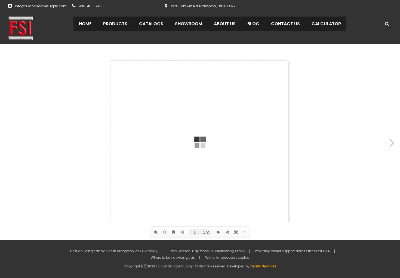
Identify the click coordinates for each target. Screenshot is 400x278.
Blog (253, 24)
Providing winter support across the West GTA (292, 251)
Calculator (326, 24)
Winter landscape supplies (227, 257)
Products (115, 24)
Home (85, 24)
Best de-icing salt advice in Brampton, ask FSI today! (114, 251)
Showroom (188, 24)
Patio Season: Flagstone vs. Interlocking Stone (207, 251)
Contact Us (285, 24)
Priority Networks (263, 266)
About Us (225, 24)
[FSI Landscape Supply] (20, 28)
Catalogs (151, 24)
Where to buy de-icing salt (173, 257)
